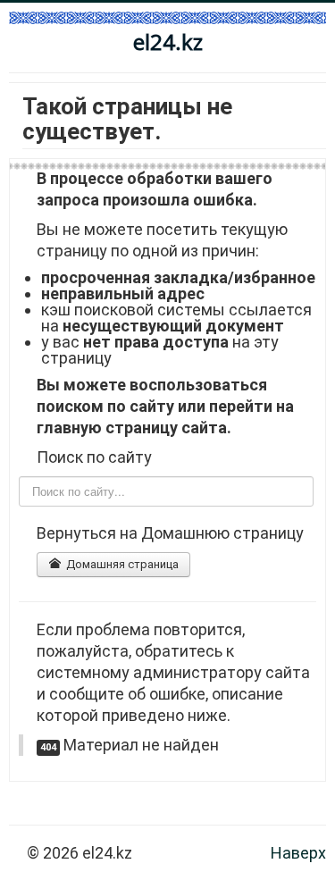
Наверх (298, 852)
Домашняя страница (121, 564)
